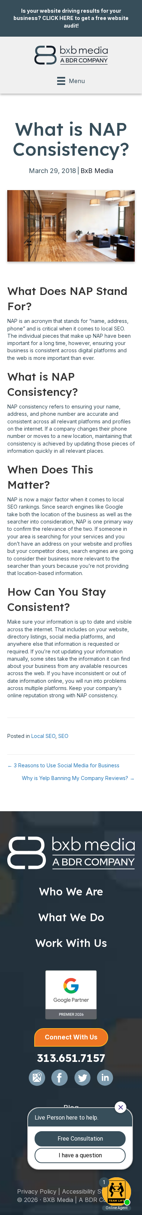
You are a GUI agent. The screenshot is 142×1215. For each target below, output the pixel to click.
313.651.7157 (71, 1058)
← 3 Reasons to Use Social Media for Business (63, 765)
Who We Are (71, 891)
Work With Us (71, 942)
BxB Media (96, 171)
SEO (63, 736)
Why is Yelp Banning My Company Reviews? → (78, 778)
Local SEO (43, 736)
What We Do (71, 917)
